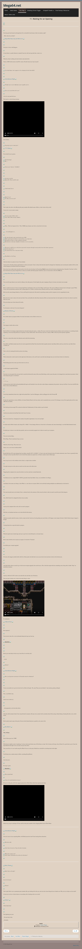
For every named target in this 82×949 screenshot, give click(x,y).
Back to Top (76, 945)
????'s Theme (8, 148)
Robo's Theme (8, 865)
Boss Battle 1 (8, 726)
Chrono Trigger (43, 925)
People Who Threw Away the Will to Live (14, 38)
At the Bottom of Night (10, 79)
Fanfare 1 (7, 900)
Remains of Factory (9, 311)
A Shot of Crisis (8, 621)
